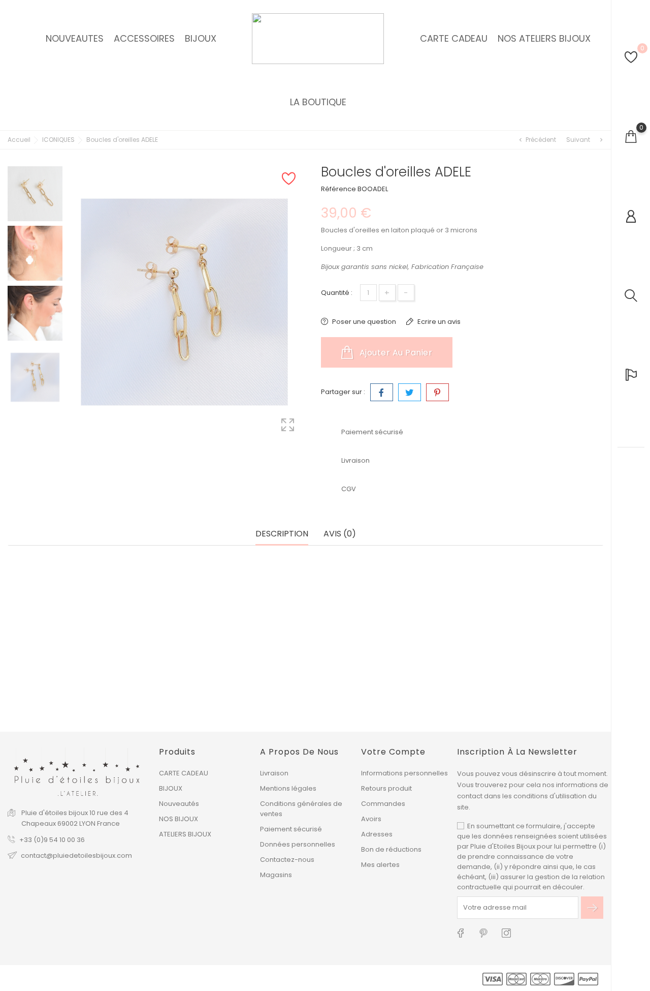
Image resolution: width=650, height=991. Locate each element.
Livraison (274, 773)
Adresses (377, 834)
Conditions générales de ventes (301, 809)
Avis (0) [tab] (339, 534)
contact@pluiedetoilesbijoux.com (76, 855)
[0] (631, 57)
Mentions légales (288, 788)
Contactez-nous (287, 859)
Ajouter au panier (394, 352)
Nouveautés (179, 803)
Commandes (383, 803)
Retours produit (386, 788)
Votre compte (393, 752)
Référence (338, 189)
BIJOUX (170, 788)
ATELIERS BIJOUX (185, 834)
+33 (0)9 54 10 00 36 (52, 840)
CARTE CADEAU (183, 773)
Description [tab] (281, 534)
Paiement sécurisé (291, 829)
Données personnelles (297, 844)
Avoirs (371, 819)
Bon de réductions (391, 849)
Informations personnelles (404, 773)
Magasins (276, 875)
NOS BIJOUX (178, 819)
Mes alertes (380, 864)
